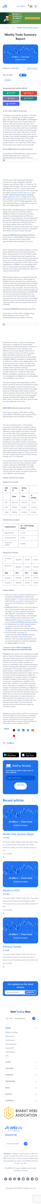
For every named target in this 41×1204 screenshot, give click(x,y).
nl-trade (7, 80)
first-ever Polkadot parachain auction (24, 622)
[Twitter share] (14, 730)
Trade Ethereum (11, 1044)
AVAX (12, 359)
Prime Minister (23, 635)
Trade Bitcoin (10, 1040)
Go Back (10, 743)
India (31, 6)
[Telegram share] (28, 730)
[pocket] (14, 736)
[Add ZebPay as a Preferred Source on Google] (32, 69)
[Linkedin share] (23, 730)
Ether (21, 237)
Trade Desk (15, 68)
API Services (9, 1036)
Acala (23, 616)
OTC (7, 1056)
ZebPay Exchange (11, 1032)
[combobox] (9, 1018)
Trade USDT (9, 1048)
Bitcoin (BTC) (22, 119)
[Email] (32, 730)
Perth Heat (18, 597)
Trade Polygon (10, 1052)
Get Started (21, 6)
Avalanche (8, 607)
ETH (4, 277)
